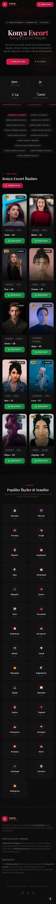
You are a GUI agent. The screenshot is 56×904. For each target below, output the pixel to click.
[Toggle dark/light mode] (50, 898)
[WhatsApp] (33, 893)
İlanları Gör (18, 62)
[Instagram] (23, 893)
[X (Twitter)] (28, 893)
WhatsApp (46, 4)
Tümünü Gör (14, 185)
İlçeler (41, 62)
